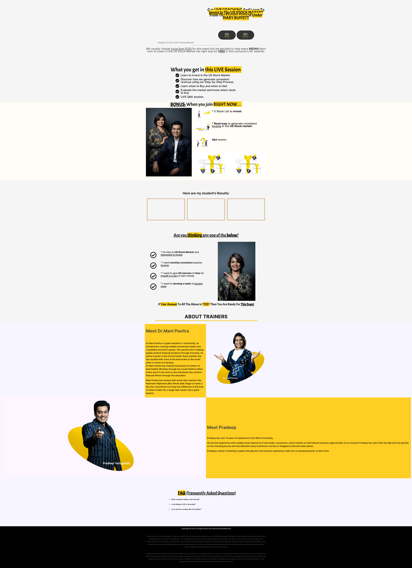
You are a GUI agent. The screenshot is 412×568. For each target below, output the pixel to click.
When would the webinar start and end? (185, 499)
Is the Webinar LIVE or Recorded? (183, 504)
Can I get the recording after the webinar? (186, 509)
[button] (206, 499)
